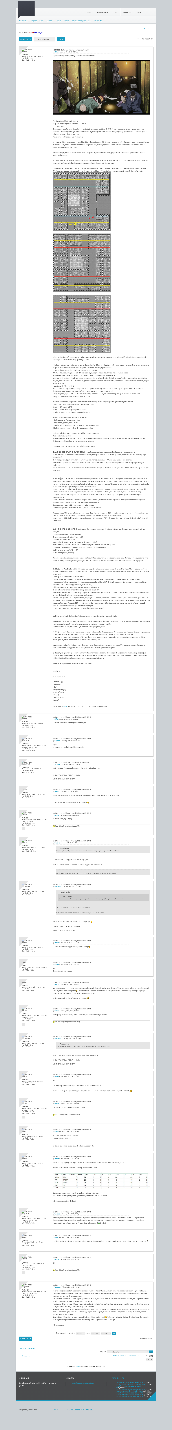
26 (30, 750)
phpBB (78, 1366)
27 (30, 825)
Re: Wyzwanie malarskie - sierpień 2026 (131, 1384)
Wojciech (57, 741)
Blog (89, 12)
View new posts (118, 1378)
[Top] (149, 709)
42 (29, 749)
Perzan (57, 815)
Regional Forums (37, 21)
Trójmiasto (98, 21)
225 (29, 823)
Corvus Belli (88, 1410)
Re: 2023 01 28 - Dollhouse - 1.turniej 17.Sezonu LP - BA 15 (72, 717)
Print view (151, 28)
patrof (57, 964)
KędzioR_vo (38, 32)
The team (115, 1356)
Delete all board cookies (128, 1356)
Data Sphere (74, 1410)
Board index (23, 21)
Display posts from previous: (66, 1333)
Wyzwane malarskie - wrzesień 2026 (130, 1382)
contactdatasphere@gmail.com (82, 1383)
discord (57, 791)
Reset (56, 1410)
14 (30, 60)
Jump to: (103, 1351)
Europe (49, 21)
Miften (57, 52)
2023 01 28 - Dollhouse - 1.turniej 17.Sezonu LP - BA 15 (71, 50)
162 (30, 851)
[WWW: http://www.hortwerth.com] (23, 828)
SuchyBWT (58, 764)
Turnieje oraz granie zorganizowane (77, 21)
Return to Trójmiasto (27, 1348)
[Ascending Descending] (108, 1333)
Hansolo (57, 843)
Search (146, 29)
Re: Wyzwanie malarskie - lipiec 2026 (130, 1393)
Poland (58, 21)
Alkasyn (31, 32)
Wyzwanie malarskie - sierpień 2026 (130, 1391)
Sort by (88, 1333)
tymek (57, 1131)
